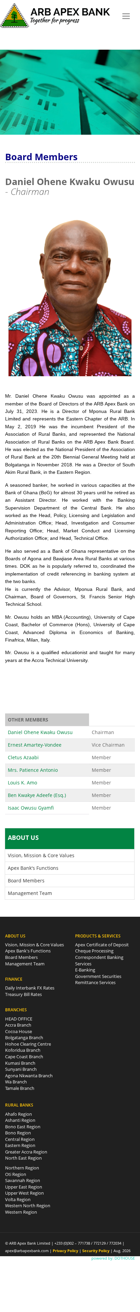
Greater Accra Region (26, 1152)
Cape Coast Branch (24, 1056)
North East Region (23, 1158)
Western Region (21, 1212)
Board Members (26, 880)
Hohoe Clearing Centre (28, 1044)
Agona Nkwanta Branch (29, 1076)
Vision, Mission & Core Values (41, 855)
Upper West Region (24, 1193)
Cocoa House (18, 1031)
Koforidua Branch (22, 1050)
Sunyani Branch (21, 1069)
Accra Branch (18, 1025)
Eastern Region (20, 1145)
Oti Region (15, 1174)
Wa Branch (16, 1082)
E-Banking (85, 970)
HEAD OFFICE (18, 1019)
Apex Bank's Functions (33, 868)
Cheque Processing (94, 951)
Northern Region (22, 1168)
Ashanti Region (20, 1120)
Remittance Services (95, 982)
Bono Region (18, 1133)
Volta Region (18, 1199)
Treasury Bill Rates (23, 994)
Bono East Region (22, 1127)
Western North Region (27, 1205)
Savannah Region (22, 1180)
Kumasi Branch (20, 1063)
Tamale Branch (19, 1088)
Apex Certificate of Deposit (102, 945)
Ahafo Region (18, 1114)
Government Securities (98, 976)
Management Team (30, 893)
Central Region (20, 1139)
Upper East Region (23, 1187)
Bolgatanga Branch (24, 1037)
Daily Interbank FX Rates (29, 988)
